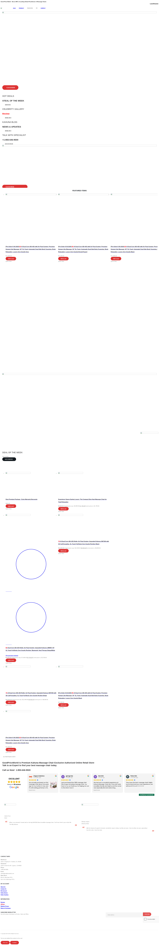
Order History (4, 892)
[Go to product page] (31, 218)
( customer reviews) (12, 655)
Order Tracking (4, 894)
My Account (4, 890)
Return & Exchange (6, 908)
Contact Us (3, 888)
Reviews (3, 902)
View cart (5, 942)
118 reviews (17, 784)
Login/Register (154, 3)
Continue (14, 942)
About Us (3, 886)
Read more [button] (32, 790)
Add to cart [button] (11, 258)
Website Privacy (5, 906)
